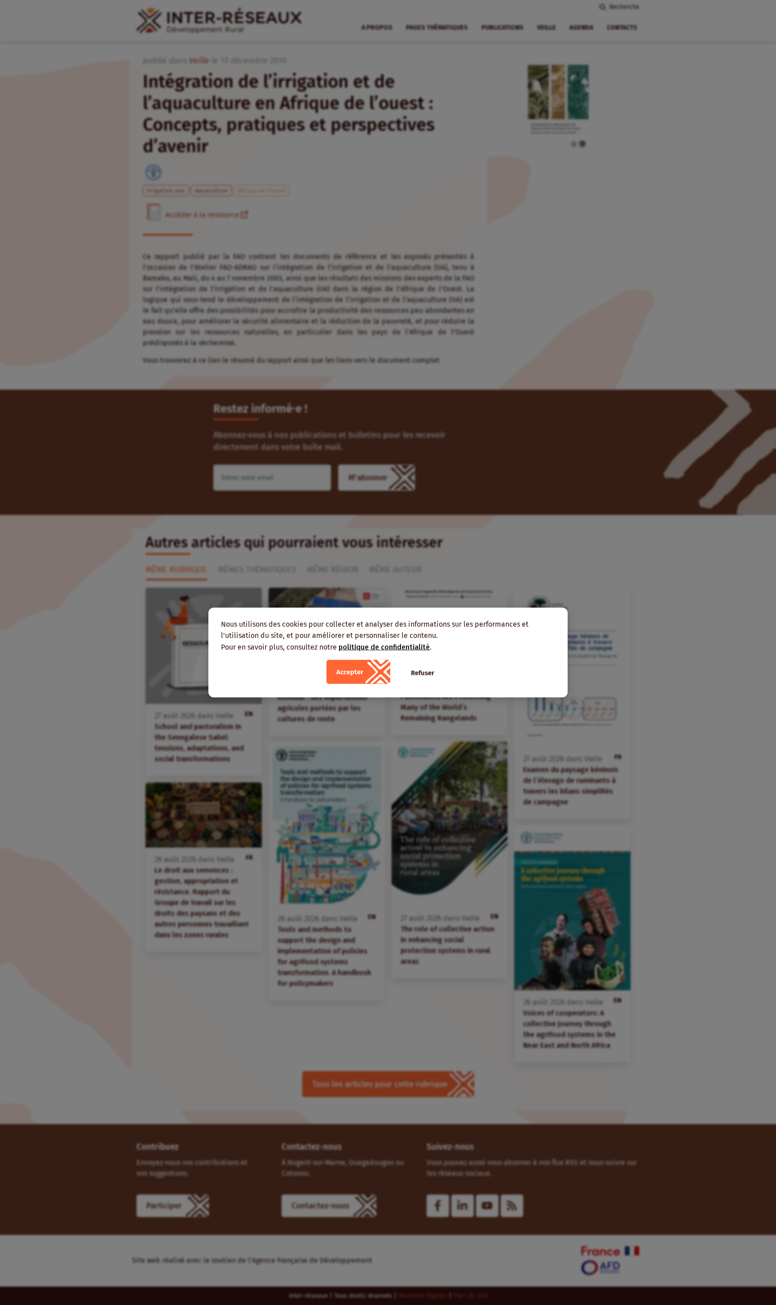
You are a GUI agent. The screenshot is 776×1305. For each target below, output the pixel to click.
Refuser (422, 673)
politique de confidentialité (384, 646)
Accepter (349, 672)
